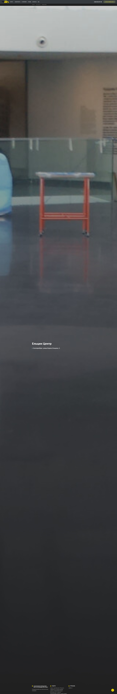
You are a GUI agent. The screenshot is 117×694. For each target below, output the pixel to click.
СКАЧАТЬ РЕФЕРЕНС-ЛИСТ (109, 1)
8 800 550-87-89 (98, 2)
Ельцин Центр (44, 4)
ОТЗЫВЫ (29, 1)
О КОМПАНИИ (24, 1)
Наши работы (38, 4)
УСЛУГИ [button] (11, 1)
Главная (33, 4)
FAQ (38, 1)
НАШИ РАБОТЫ (17, 1)
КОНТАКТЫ (34, 1)
